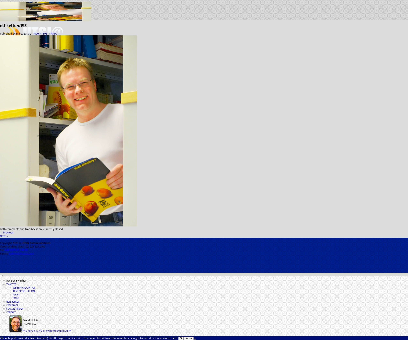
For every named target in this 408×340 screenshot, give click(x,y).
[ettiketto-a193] (68, 225)
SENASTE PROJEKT (15, 309)
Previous (7, 232)
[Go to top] (1, 275)
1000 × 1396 (40, 33)
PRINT (16, 294)
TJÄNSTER (11, 284)
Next (4, 236)
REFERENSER (12, 302)
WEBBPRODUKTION (24, 287)
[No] (195, 339)
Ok (181, 338)
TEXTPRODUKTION (24, 291)
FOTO (54, 33)
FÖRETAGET (12, 305)
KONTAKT (11, 312)
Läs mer (188, 338)
